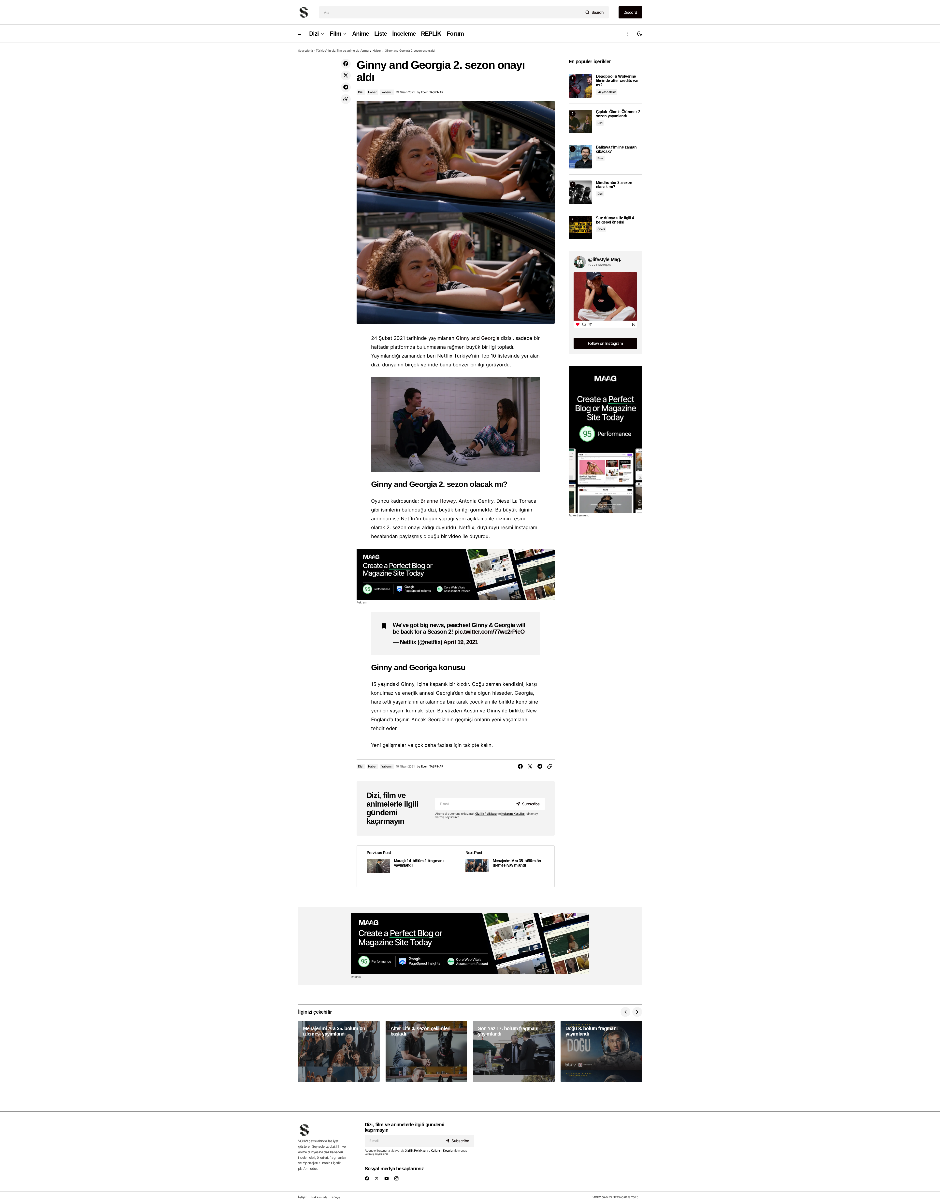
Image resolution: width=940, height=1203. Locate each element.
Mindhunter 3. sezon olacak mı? (614, 184)
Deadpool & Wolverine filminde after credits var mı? (617, 80)
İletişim (302, 1197)
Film (600, 158)
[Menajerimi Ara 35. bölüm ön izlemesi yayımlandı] (505, 866)
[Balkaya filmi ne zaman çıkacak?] (580, 156)
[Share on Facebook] (346, 64)
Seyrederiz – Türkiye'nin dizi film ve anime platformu (333, 50)
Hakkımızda (319, 1197)
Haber (377, 50)
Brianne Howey (438, 501)
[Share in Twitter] (346, 75)
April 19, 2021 (460, 642)
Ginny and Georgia (477, 338)
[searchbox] (451, 12)
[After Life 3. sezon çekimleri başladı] (426, 1051)
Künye (336, 1197)
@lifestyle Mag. (604, 259)
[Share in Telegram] (346, 87)
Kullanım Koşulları (513, 813)
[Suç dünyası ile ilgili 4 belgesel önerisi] (580, 227)
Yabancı (386, 92)
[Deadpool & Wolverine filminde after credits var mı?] (580, 86)
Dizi (360, 92)
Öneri (601, 229)
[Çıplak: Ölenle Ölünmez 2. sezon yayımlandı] (580, 121)
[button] (300, 34)
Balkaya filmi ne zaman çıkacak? (616, 149)
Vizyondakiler (606, 92)
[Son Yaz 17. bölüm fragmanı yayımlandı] (514, 1051)
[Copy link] (346, 99)
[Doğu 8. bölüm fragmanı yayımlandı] (601, 1051)
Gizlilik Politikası (486, 813)
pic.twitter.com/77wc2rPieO (489, 631)
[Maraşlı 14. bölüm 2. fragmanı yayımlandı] (406, 866)
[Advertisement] (456, 574)
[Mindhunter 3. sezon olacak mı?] (580, 192)
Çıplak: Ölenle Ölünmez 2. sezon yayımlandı (618, 114)
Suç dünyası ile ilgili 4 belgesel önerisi (615, 220)
